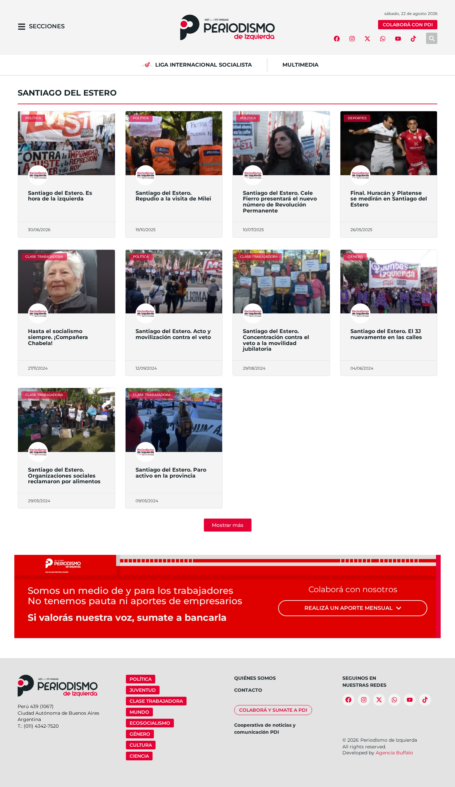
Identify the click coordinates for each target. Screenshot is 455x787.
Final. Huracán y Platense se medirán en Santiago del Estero (388, 199)
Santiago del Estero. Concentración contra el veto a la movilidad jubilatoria (276, 340)
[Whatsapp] (383, 39)
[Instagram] (352, 39)
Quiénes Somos (255, 678)
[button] (227, 525)
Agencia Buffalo (394, 753)
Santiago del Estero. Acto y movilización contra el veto (173, 334)
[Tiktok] (413, 39)
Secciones (47, 26)
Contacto (248, 690)
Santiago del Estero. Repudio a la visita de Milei (173, 196)
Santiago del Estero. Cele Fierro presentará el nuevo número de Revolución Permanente (280, 202)
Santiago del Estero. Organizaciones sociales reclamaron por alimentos (64, 476)
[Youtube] (398, 39)
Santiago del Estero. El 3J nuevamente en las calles (386, 334)
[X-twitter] (367, 39)
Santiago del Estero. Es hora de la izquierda (60, 196)
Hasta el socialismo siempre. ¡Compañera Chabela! (58, 337)
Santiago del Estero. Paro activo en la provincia (171, 473)
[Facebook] (337, 39)
